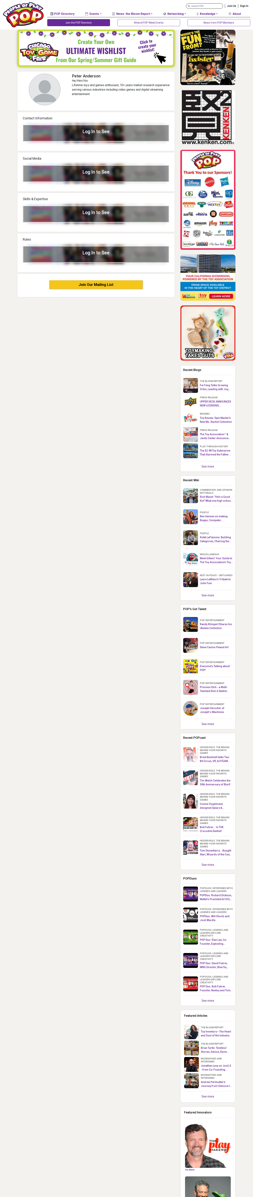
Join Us (231, 5)
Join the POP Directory (78, 22)
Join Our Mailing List (96, 284)
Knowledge (207, 14)
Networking (175, 14)
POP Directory (63, 14)
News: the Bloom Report (133, 14)
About (236, 14)
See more (208, 466)
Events (94, 14)
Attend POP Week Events (149, 22)
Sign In (244, 5)
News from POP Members (219, 22)
